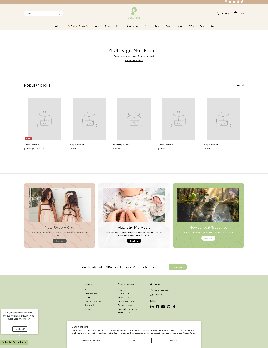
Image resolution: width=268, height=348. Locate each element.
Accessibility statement (127, 309)
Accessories (132, 26)
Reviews (88, 309)
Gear (168, 26)
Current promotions (93, 301)
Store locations (91, 294)
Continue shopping (134, 60)
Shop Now (60, 241)
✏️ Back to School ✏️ (78, 26)
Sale (213, 26)
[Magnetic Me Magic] (134, 205)
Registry (57, 26)
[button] (23, 342)
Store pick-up (123, 294)
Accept (132, 340)
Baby (107, 26)
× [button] (37, 307)
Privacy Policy (189, 333)
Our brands (89, 305)
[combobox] (43, 13)
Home (180, 26)
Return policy (123, 297)
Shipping (121, 290)
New (96, 26)
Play (147, 26)
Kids (118, 26)
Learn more (20, 329)
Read (157, 26)
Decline (173, 340)
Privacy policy (124, 313)
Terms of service (125, 305)
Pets (202, 26)
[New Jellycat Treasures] (208, 205)
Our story (89, 290)
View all (240, 85)
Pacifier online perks (126, 301)
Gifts (191, 26)
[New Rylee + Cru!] (60, 205)
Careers (88, 297)
